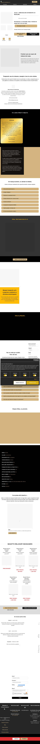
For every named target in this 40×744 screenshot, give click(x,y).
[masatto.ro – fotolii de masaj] (7, 2)
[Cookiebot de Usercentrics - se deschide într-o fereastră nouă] (34, 360)
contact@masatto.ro (25, 710)
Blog (5, 724)
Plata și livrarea (5, 727)
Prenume (14, 680)
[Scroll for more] (2, 446)
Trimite (20, 697)
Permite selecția (20, 382)
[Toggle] (16, 26)
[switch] (15, 375)
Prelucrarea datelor (5, 732)
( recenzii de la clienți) (23, 18)
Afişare (35, 379)
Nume (13, 676)
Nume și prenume (32, 343)
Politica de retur (5, 729)
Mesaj (13, 688)
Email (29, 352)
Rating (13, 684)
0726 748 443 (20, 36)
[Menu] (38, 2)
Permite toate (32, 382)
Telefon (30, 348)
